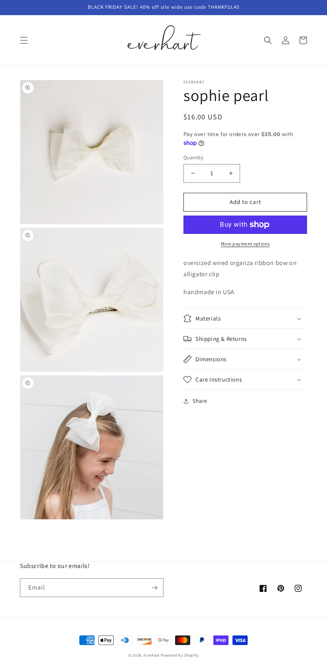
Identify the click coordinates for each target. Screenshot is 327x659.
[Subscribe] (154, 587)
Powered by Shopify (180, 655)
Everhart (152, 655)
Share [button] (200, 400)
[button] (24, 40)
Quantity (193, 157)
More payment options (245, 244)
